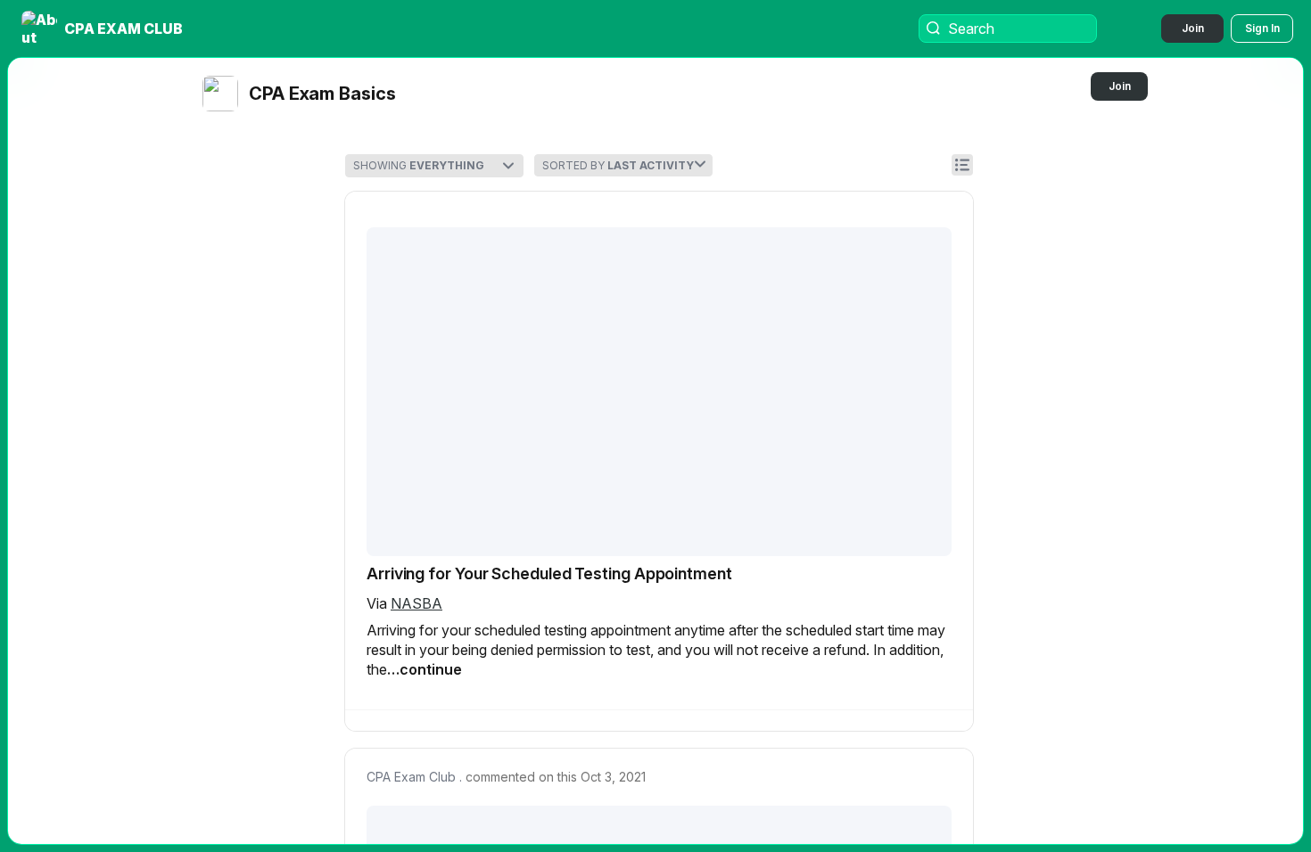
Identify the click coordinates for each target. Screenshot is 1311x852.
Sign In (1262, 28)
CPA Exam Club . (414, 776)
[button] (104, 28)
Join (1193, 28)
